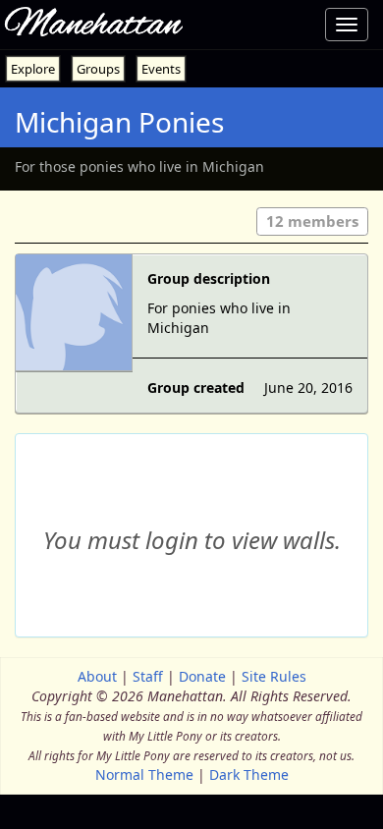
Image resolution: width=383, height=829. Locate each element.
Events (161, 69)
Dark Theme (249, 774)
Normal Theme (144, 774)
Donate (202, 676)
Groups (98, 69)
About (97, 676)
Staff (148, 676)
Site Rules (274, 676)
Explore (33, 69)
